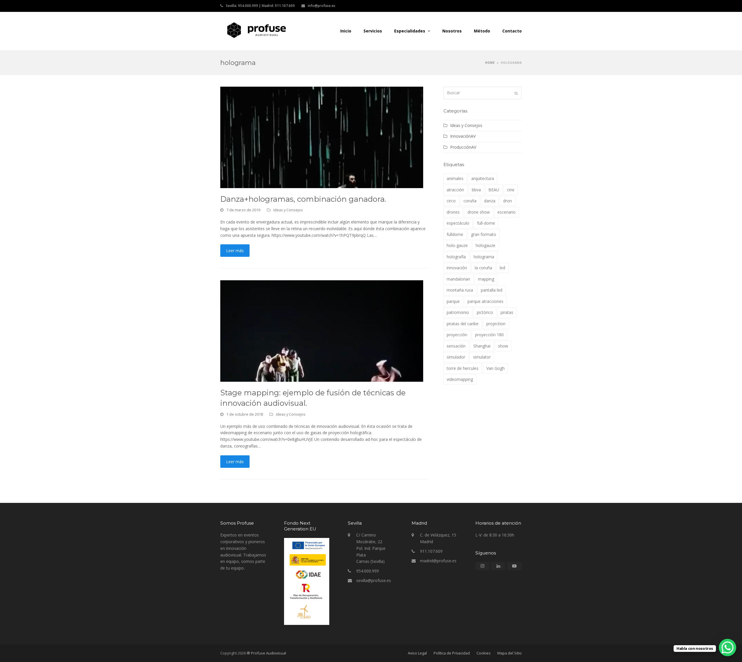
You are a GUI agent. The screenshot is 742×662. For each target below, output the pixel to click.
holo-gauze (457, 245)
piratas (507, 312)
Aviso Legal (417, 653)
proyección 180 (489, 334)
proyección (457, 334)
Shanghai (481, 346)
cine (510, 189)
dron (507, 200)
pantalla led (491, 290)
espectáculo (458, 223)
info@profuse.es (321, 5)
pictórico (485, 312)
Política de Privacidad (452, 653)
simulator (482, 357)
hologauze (485, 245)
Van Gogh (495, 368)
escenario (506, 212)
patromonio (458, 312)
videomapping (460, 379)
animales (455, 178)
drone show (479, 212)
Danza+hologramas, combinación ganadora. (303, 198)
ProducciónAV (463, 147)
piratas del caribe (463, 323)
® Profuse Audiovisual (266, 653)
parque (453, 301)
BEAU (493, 189)
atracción (455, 189)
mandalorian (458, 279)
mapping (486, 279)
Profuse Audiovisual (341, 30)
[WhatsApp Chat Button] (727, 647)
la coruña (483, 267)
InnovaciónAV (463, 136)
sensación (456, 346)
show (503, 346)
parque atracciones (485, 301)
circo (451, 200)
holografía (456, 256)
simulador (456, 357)
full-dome (486, 223)
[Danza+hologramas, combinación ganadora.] (321, 136)
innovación (457, 267)
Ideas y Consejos (288, 209)
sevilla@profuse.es (373, 580)
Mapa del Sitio (509, 653)
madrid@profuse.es (438, 560)
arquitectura (482, 178)
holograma (484, 256)
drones (453, 212)
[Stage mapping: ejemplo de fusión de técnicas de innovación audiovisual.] (321, 330)
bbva (476, 189)
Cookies (484, 653)
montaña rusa (460, 290)
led (502, 267)
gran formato (483, 234)
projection (495, 323)
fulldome (455, 234)
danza (489, 200)
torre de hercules (463, 368)
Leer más (235, 250)
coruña (470, 200)
